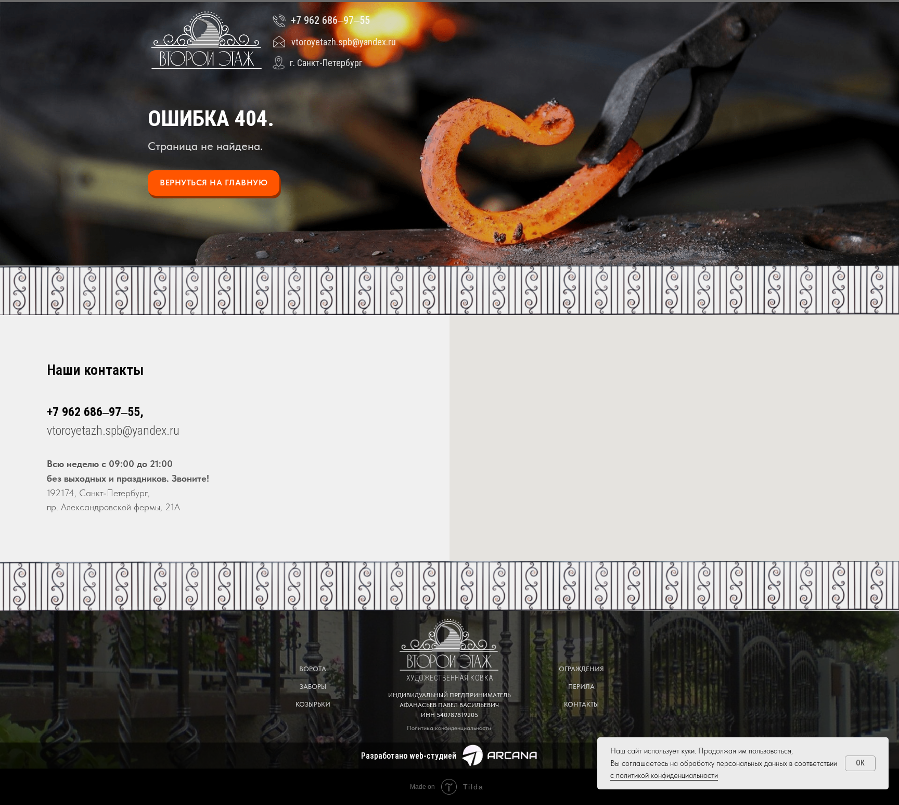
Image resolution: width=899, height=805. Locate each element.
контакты (581, 704)
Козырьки (313, 704)
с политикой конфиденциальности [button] (664, 775)
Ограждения (581, 669)
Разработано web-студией (408, 756)
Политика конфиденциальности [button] (449, 728)
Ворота (312, 669)
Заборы (313, 686)
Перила (581, 686)
